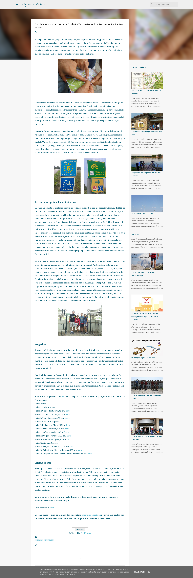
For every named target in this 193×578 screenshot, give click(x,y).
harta (68, 411)
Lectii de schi (136, 234)
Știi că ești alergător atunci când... (143, 358)
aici (63, 396)
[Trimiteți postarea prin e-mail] (36, 537)
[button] (36, 31)
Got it (150, 572)
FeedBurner (86, 533)
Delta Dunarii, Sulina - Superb (142, 214)
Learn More (139, 572)
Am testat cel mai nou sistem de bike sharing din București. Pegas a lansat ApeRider (144, 316)
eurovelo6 (49, 540)
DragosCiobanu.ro (33, 4)
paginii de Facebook (91, 515)
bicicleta (39, 540)
